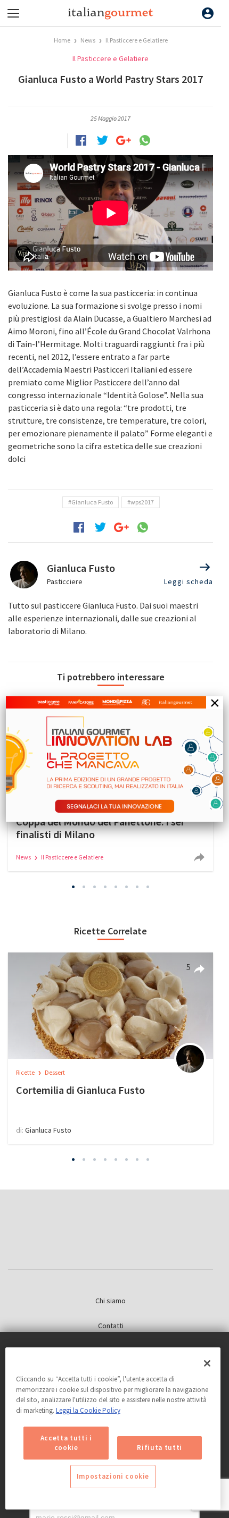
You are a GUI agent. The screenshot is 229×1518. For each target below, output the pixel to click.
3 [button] (94, 886)
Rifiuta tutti (159, 1447)
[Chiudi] (207, 1363)
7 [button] (137, 886)
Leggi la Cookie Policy (88, 1410)
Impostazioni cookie (113, 1476)
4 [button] (105, 886)
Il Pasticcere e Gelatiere (136, 40)
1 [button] (73, 886)
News (88, 40)
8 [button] (148, 886)
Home (62, 40)
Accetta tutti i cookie (66, 1442)
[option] (110, 1048)
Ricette (26, 1072)
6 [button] (126, 886)
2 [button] (84, 886)
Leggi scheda (188, 581)
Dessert (55, 1072)
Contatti (111, 1325)
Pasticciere (65, 581)
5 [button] (116, 886)
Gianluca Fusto (92, 502)
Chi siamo (110, 1300)
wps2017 (142, 502)
